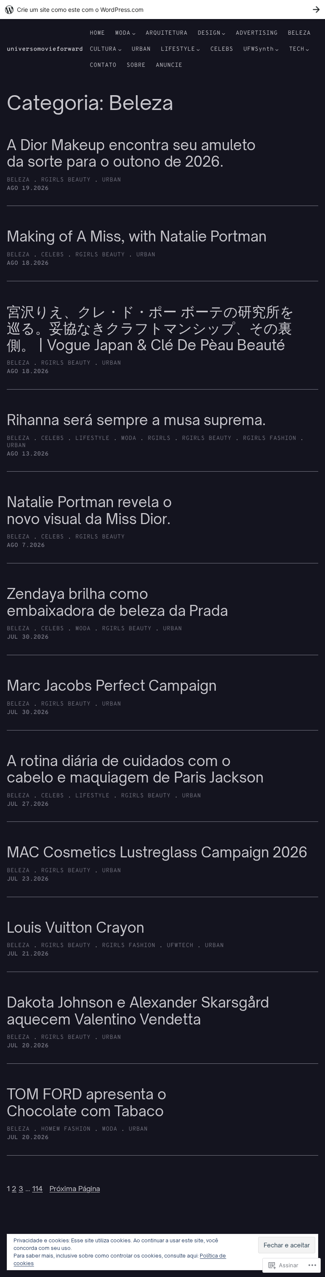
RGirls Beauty (66, 180)
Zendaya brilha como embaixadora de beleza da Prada (117, 602)
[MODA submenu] (133, 33)
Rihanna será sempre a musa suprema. (136, 420)
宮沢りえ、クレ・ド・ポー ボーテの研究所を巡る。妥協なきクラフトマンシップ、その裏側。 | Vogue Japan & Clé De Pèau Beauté (150, 328)
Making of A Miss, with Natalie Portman (137, 236)
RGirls (159, 438)
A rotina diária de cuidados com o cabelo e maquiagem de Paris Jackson (135, 769)
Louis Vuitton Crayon (75, 927)
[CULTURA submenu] (119, 49)
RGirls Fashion (269, 438)
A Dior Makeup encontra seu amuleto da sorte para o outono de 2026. (131, 153)
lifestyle (92, 438)
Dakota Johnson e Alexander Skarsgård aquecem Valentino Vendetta (138, 1010)
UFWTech (180, 945)
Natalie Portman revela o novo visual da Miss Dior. (89, 510)
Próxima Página (75, 1188)
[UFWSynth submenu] (276, 49)
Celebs (52, 254)
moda (128, 438)
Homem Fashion (66, 1129)
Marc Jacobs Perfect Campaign (112, 685)
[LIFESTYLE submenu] (198, 49)
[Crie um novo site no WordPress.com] (162, 9)
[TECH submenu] (307, 49)
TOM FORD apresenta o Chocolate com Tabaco (86, 1102)
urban (111, 180)
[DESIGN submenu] (223, 33)
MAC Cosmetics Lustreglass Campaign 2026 (157, 852)
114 (37, 1188)
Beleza (18, 180)
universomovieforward (45, 49)
